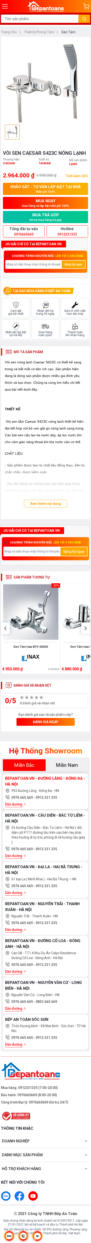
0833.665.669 (46, 1002)
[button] (5, 628)
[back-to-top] (83, 1214)
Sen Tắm (68, 32)
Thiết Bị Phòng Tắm (39, 32)
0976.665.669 (22, 797)
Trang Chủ (9, 32)
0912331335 (28, 1088)
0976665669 (27, 1095)
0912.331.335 (46, 797)
